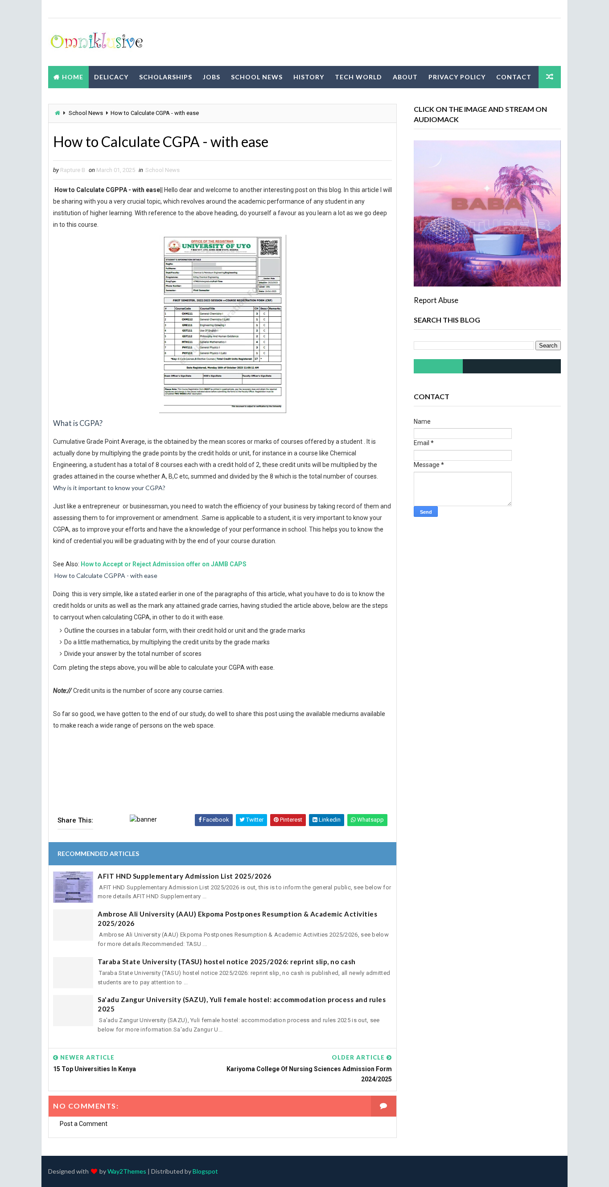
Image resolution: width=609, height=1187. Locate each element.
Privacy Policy (457, 77)
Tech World (358, 77)
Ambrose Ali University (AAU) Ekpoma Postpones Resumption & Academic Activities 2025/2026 (237, 918)
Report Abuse (436, 300)
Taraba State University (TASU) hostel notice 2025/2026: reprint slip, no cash (227, 962)
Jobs (211, 77)
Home (72, 77)
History (308, 77)
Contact (513, 77)
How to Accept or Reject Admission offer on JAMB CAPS (164, 564)
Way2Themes (126, 1171)
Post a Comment (83, 1123)
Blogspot (205, 1171)
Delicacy (111, 77)
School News (257, 77)
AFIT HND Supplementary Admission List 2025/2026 (185, 876)
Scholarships (165, 77)
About (405, 77)
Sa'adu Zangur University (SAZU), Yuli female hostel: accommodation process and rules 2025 (242, 1004)
